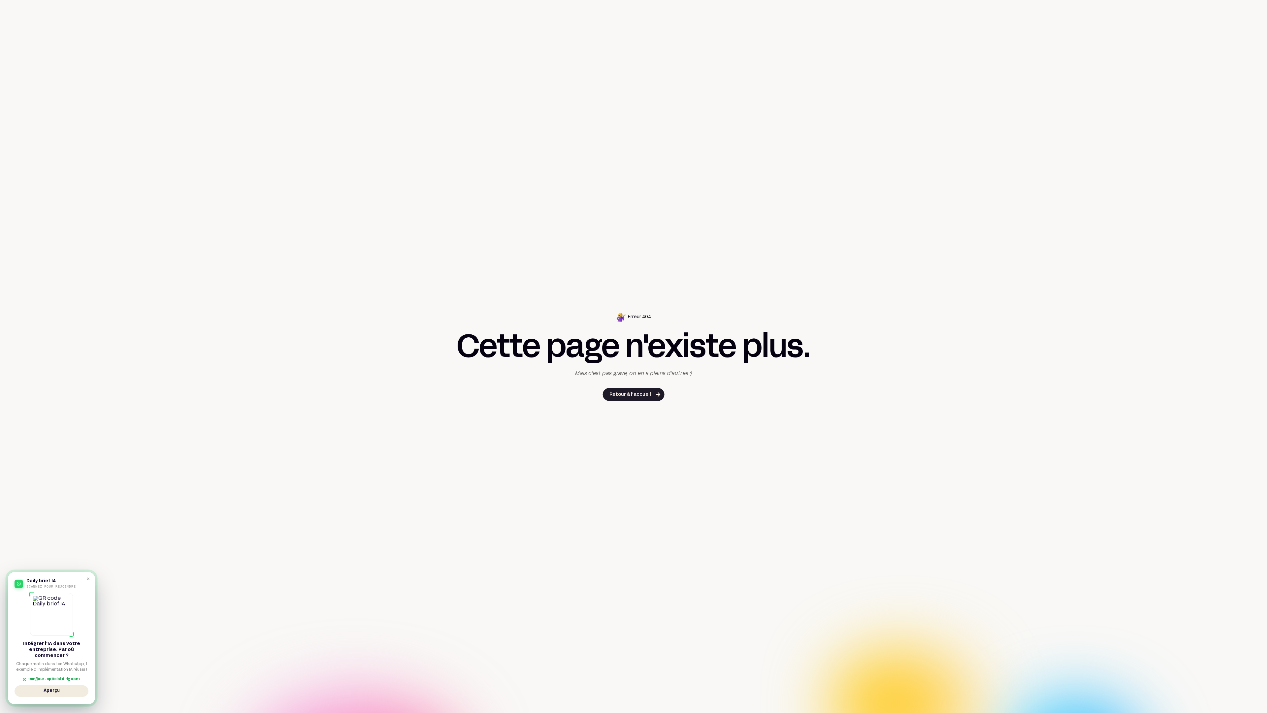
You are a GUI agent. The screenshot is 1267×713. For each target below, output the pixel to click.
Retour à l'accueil (630, 394)
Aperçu (52, 692)
